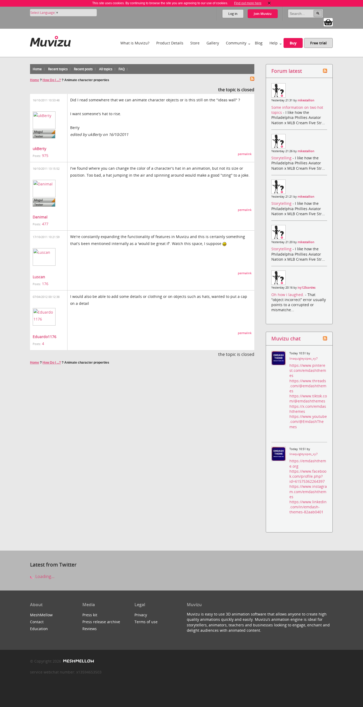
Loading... (44, 576)
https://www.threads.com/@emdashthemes (307, 385)
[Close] (269, 3)
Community (236, 42)
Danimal (40, 216)
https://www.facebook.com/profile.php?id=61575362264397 (307, 476)
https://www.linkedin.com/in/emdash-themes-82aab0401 (308, 506)
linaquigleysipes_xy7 (303, 358)
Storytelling (282, 157)
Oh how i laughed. (288, 294)
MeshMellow (41, 614)
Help (273, 42)
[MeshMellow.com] (78, 661)
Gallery (212, 42)
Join (263, 13)
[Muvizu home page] (50, 40)
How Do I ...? (52, 80)
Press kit (89, 614)
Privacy (140, 614)
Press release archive (101, 621)
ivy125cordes (306, 287)
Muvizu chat (286, 338)
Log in (233, 13)
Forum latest (286, 71)
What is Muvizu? (134, 42)
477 (45, 223)
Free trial (318, 42)
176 (45, 283)
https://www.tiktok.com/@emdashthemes (308, 398)
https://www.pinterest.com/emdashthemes (307, 370)
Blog (259, 42)
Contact (37, 621)
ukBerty (39, 148)
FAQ (122, 69)
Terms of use (146, 621)
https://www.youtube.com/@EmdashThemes (308, 421)
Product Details (169, 42)
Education (39, 628)
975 (45, 155)
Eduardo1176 (44, 336)
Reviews (89, 628)
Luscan (39, 276)
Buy (293, 42)
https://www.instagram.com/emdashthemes (308, 491)
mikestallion (306, 100)
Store (195, 42)
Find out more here (247, 3)
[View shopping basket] (328, 22)
